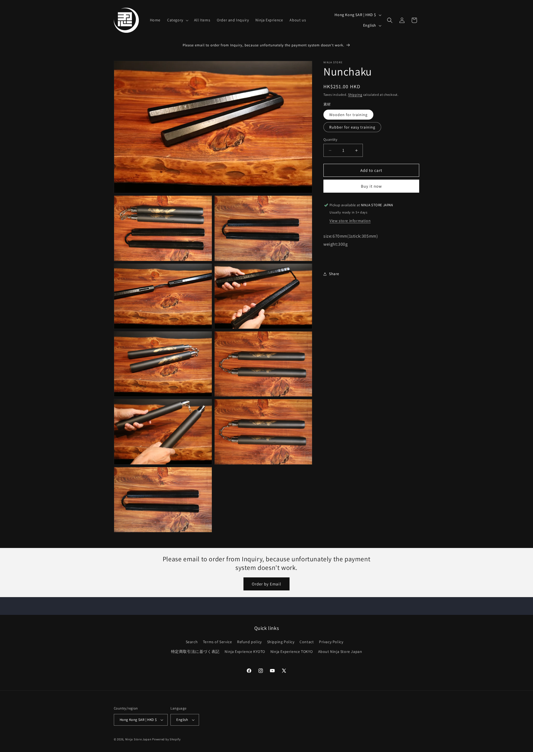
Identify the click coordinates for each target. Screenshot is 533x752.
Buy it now (371, 186)
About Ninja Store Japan (340, 651)
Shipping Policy (281, 641)
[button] (177, 20)
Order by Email (266, 584)
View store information (350, 220)
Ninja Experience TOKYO (291, 651)
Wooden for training (348, 114)
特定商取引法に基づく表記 (195, 651)
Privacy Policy (331, 641)
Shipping (355, 94)
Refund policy (249, 641)
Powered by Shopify (166, 739)
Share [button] (334, 273)
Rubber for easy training (352, 127)
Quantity (330, 139)
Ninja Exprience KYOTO (245, 651)
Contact (307, 641)
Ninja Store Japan (138, 739)
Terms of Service (217, 641)
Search (192, 641)
